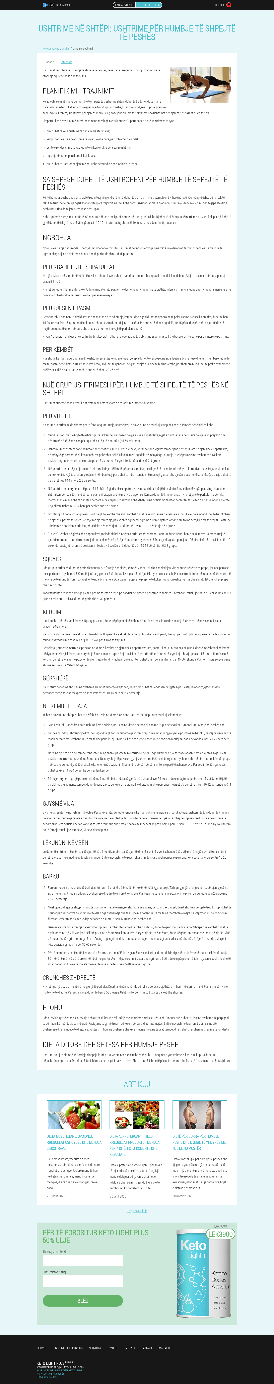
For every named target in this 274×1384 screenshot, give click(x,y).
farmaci (147, 1348)
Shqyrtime (95, 1348)
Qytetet (114, 1348)
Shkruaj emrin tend (54, 1251)
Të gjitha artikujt (137, 1211)
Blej (82, 1300)
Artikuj (130, 1348)
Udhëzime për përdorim (68, 1348)
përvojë (42, 1348)
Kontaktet (165, 1348)
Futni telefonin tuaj (54, 1272)
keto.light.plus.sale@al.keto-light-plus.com (60, 1367)
